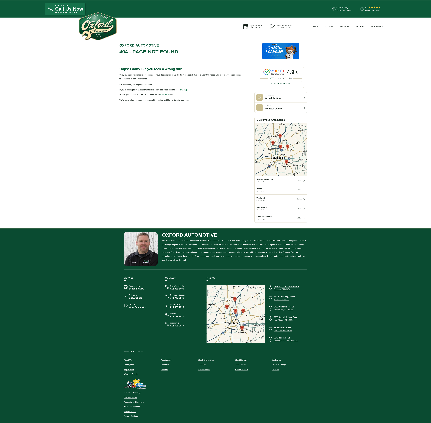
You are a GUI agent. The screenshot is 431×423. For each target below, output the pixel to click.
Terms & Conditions (132, 406)
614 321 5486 (261, 219)
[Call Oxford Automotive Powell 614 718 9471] (183, 315)
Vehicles (275, 369)
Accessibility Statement (134, 402)
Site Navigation (130, 397)
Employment (129, 365)
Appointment (166, 360)
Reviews (360, 26)
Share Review (204, 369)
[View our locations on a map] (236, 314)
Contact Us (165, 94)
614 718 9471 (261, 191)
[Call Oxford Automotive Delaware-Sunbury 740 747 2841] (183, 296)
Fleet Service (240, 365)
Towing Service (241, 369)
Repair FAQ (129, 369)
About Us (128, 360)
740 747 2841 (261, 182)
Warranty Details (131, 374)
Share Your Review (282, 84)
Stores (329, 26)
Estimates (165, 365)
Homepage (183, 90)
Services (344, 26)
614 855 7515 (261, 210)
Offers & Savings (279, 365)
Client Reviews (241, 360)
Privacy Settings (131, 416)
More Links (377, 26)
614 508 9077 (261, 200)
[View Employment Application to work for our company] (341, 9)
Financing (202, 365)
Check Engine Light (206, 360)
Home (316, 26)
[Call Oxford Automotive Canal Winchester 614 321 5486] (183, 287)
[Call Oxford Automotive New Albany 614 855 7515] (183, 305)
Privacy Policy (130, 411)
